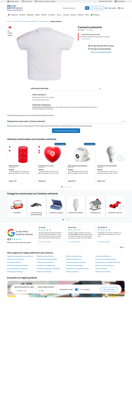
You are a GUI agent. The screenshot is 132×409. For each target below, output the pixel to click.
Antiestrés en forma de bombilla (107, 166)
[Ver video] (10, 27)
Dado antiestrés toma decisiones (77, 166)
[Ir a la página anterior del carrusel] (118, 247)
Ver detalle (90, 30)
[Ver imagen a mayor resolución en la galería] (44, 54)
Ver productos (86, 39)
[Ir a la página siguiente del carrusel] (124, 247)
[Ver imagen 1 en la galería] (10, 33)
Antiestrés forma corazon (46, 166)
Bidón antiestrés (14, 166)
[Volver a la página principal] (15, 8)
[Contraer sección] (100, 88)
